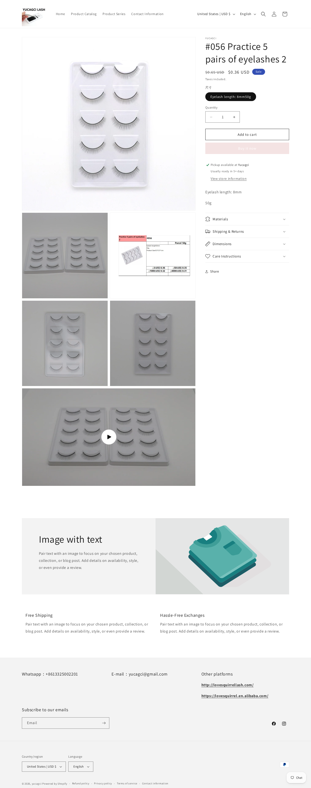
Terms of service (127, 783)
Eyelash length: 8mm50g (230, 96)
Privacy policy (103, 783)
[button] (263, 14)
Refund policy (80, 783)
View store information (229, 178)
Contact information (155, 783)
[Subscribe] (103, 723)
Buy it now (247, 148)
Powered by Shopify (54, 783)
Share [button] (214, 271)
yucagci (37, 783)
